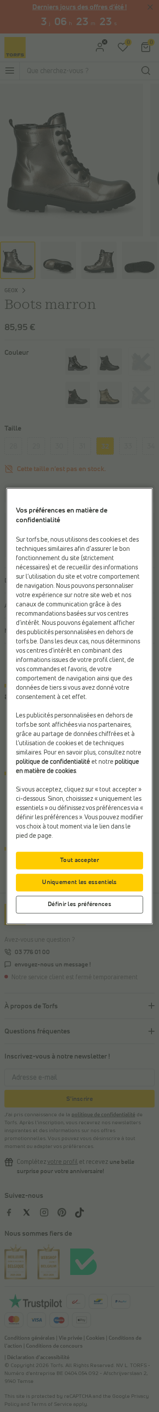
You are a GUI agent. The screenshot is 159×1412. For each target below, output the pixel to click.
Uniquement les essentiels (79, 882)
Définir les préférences (79, 904)
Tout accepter (79, 860)
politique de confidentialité (53, 761)
